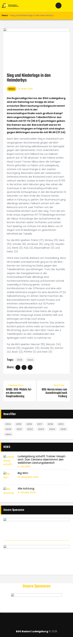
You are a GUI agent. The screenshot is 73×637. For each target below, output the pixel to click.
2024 (52, 429)
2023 (41, 429)
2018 (50, 424)
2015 (18, 424)
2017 (39, 424)
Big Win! (23, 473)
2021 (19, 429)
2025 (63, 429)
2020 (8, 429)
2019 (60, 424)
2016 (19, 359)
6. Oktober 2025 (26, 492)
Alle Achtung (26, 488)
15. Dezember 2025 (28, 477)
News (11, 88)
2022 (30, 429)
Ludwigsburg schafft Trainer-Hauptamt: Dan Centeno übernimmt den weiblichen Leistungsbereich (42, 459)
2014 (8, 424)
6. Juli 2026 (24, 466)
